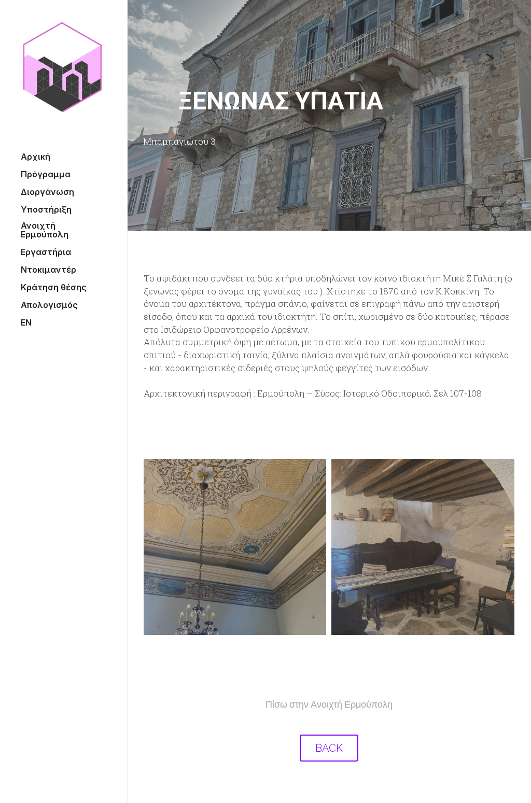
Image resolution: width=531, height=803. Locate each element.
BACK (329, 741)
